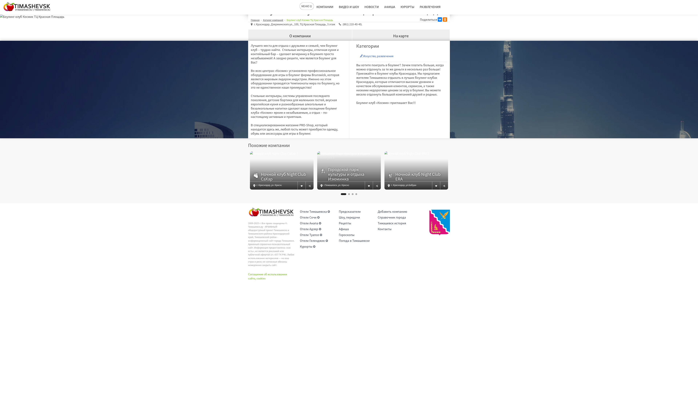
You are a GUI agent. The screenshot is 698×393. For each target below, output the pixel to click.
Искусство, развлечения (378, 56)
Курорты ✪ (307, 246)
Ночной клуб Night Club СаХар (283, 176)
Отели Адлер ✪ (310, 229)
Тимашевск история (392, 223)
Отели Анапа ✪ (310, 223)
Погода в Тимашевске (354, 240)
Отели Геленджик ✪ (314, 240)
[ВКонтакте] (440, 19)
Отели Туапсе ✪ (311, 235)
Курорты (407, 7)
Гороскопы (346, 235)
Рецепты (345, 223)
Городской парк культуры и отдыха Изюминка (346, 174)
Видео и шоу (349, 7)
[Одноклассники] (445, 19)
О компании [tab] (300, 35)
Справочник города (392, 217)
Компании (324, 7)
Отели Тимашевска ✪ (315, 211)
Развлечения (430, 7)
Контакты (385, 229)
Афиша (389, 7)
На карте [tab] (401, 35)
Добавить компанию (392, 211)
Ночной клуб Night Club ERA (418, 176)
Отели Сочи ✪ (310, 217)
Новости (371, 7)
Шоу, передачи (349, 217)
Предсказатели (350, 211)
